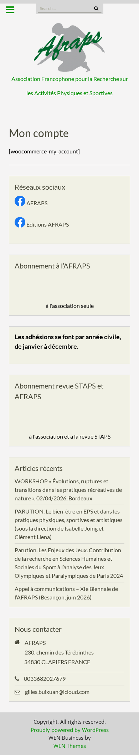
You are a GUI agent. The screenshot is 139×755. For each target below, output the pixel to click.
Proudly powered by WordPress (70, 729)
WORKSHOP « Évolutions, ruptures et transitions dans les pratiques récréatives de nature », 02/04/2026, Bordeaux (68, 489)
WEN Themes (69, 745)
